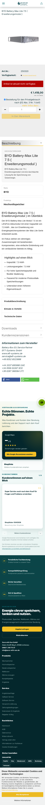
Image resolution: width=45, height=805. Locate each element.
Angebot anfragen (22, 629)
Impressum (6, 726)
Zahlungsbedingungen (10, 707)
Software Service (8, 700)
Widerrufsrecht (7, 736)
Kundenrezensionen (15, 335)
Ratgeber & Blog (8, 714)
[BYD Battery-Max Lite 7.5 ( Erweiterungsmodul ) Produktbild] (22, 34)
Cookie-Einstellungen (9, 747)
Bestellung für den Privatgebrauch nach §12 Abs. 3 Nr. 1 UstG (23, 101)
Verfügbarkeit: (9, 75)
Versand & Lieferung (9, 704)
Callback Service (8, 697)
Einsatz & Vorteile (13, 309)
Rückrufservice (22, 635)
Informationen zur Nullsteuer (12, 743)
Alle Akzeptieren (22, 794)
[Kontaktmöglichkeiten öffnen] (42, 402)
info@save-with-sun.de (11, 650)
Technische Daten (13, 316)
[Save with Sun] (22, 3)
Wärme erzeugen (8, 675)
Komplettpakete (7, 678)
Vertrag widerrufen (9, 740)
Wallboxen (5, 671)
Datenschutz (6, 733)
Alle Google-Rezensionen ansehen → (20, 454)
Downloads (9, 328)
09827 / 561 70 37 (8, 647)
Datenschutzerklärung (9, 790)
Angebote (5, 682)
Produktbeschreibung (15, 301)
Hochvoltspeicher (8, 664)
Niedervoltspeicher (9, 668)
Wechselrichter (7, 661)
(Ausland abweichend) (29, 75)
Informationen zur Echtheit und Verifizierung (16, 548)
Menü (3, 3)
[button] (5, 109)
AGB (3, 729)
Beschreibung (11, 143)
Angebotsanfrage (8, 693)
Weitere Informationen (22, 800)
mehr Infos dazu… (31, 105)
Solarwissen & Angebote (11, 711)
